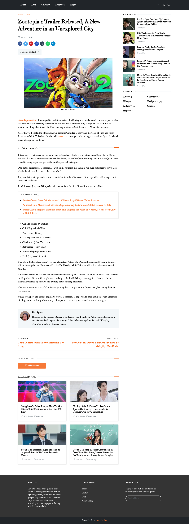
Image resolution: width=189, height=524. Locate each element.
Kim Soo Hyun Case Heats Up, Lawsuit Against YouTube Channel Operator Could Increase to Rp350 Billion (154, 22)
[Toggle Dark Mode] (164, 5)
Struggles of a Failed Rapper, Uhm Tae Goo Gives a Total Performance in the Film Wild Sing (41, 409)
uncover (62, 136)
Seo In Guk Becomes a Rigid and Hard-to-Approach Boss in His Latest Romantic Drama (41, 453)
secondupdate (102, 520)
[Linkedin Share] (36, 43)
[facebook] (158, 5)
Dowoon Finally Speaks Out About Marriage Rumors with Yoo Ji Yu (151, 48)
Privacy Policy (87, 501)
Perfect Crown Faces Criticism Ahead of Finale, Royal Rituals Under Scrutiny (61, 200)
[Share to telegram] (53, 43)
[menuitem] (23, 5)
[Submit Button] (158, 498)
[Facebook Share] (20, 43)
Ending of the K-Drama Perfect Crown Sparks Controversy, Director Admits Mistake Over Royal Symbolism (91, 409)
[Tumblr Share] (42, 43)
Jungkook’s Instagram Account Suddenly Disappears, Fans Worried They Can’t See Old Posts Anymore (153, 63)
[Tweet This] (25, 43)
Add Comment (33, 365)
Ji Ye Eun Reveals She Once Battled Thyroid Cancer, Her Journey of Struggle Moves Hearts (153, 36)
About (84, 489)
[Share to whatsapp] (48, 43)
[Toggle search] (168, 4)
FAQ (84, 497)
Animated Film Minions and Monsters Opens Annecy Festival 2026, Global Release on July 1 (67, 205)
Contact (85, 493)
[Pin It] (31, 43)
